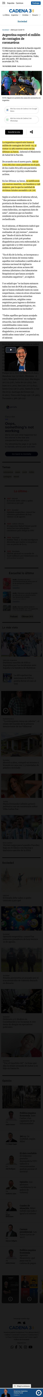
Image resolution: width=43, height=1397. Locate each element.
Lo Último (6, 15)
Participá (35, 3)
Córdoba (25, 15)
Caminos (19, 3)
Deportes (10, 3)
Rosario (35, 15)
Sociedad (5, 30)
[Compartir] (31, 132)
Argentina (14, 15)
